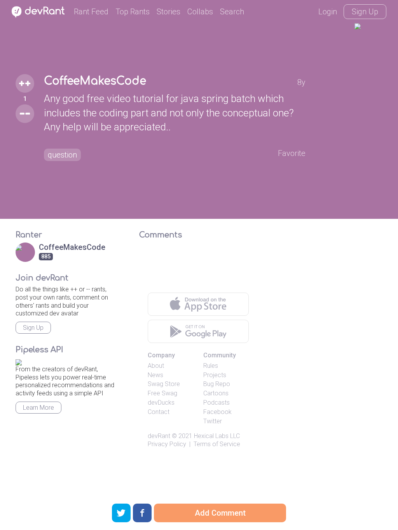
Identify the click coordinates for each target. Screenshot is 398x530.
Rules (210, 365)
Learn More (38, 407)
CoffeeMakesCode (95, 81)
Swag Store (164, 384)
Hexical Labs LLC (217, 436)
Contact (158, 412)
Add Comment (220, 513)
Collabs (200, 11)
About (156, 365)
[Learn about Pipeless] (19, 361)
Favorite (291, 153)
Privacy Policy (167, 444)
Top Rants (132, 11)
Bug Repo (216, 384)
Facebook (217, 412)
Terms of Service (217, 444)
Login (327, 11)
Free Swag (162, 393)
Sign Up (365, 11)
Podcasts (216, 402)
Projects (214, 375)
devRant (159, 436)
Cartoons (216, 393)
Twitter (212, 421)
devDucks (161, 402)
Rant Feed (91, 11)
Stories (168, 11)
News (155, 375)
